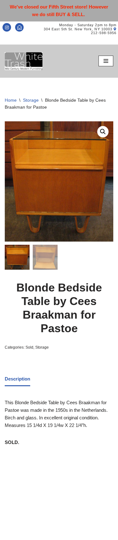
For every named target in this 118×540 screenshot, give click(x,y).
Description (17, 378)
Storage (31, 100)
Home (11, 100)
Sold (29, 347)
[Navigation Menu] (105, 61)
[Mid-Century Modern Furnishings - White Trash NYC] (23, 61)
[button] (103, 131)
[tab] (17, 379)
